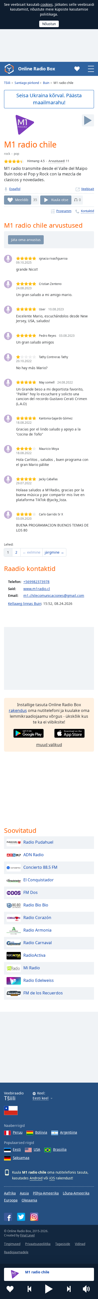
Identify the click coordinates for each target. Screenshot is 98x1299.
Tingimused (12, 1244)
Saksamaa (21, 1157)
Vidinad (80, 1244)
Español (14, 189)
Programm (63, 211)
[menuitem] (8, 552)
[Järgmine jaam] (69, 1289)
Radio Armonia (37, 930)
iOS (52, 1178)
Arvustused (56, 161)
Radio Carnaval (37, 943)
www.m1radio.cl (36, 588)
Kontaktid (87, 211)
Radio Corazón (37, 918)
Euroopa (11, 1200)
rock (7, 154)
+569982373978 (36, 581)
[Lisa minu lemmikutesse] (10, 1289)
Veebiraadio (14, 1096)
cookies (46, 4)
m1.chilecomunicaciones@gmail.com (53, 595)
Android (36, 1178)
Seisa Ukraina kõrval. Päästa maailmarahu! (49, 99)
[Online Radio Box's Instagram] (34, 1217)
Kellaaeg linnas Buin (24, 603)
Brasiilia (60, 1149)
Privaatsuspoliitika (38, 1244)
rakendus (18, 710)
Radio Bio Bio (35, 905)
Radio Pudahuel (38, 842)
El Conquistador (38, 880)
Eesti (17, 1149)
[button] (49, 1289)
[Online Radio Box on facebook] (8, 1217)
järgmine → (54, 552)
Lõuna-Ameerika (76, 1193)
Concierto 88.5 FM (40, 867)
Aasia (24, 1193)
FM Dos (30, 892)
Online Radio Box (36, 69)
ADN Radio (33, 855)
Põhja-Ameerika (46, 1193)
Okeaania (29, 1200)
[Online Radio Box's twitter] (21, 1217)
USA (37, 1149)
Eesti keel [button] (40, 1098)
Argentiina (68, 1132)
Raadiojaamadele (16, 1252)
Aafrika (10, 1193)
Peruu (17, 1132)
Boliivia (41, 1132)
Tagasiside (62, 1244)
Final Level (27, 1235)
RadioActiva (34, 955)
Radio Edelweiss (38, 980)
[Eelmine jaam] (30, 1289)
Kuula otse (59, 199)
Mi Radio (31, 968)
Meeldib (21, 199)
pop (16, 154)
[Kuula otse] (88, 120)
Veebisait (87, 189)
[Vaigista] (88, 1289)
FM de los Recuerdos (43, 993)
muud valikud (49, 744)
